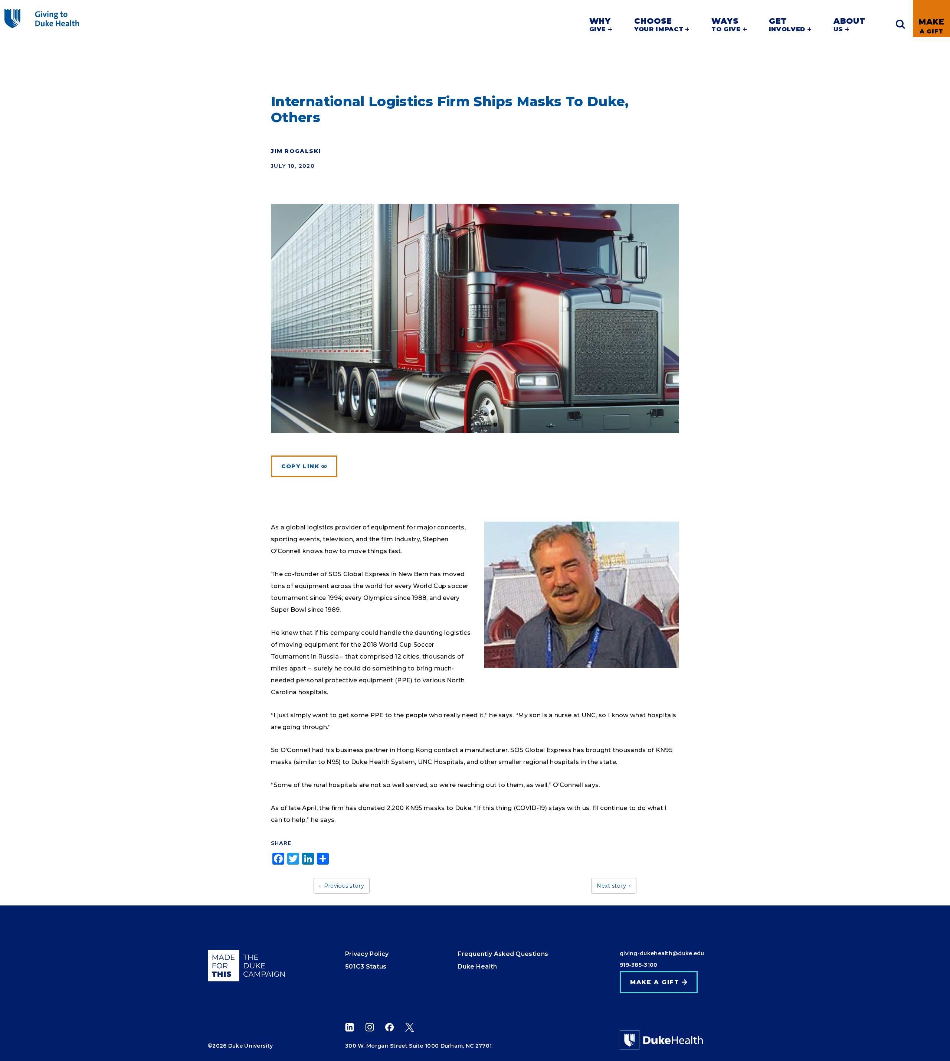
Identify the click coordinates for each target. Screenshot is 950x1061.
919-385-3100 (639, 965)
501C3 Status (366, 966)
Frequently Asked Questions (503, 953)
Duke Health (477, 966)
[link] (931, 18)
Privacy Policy (367, 953)
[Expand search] (900, 24)
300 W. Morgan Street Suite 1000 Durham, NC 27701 (418, 1045)
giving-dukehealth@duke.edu (662, 953)
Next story (611, 885)
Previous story (344, 885)
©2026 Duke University (240, 1045)
